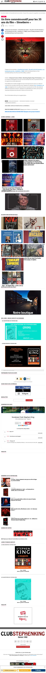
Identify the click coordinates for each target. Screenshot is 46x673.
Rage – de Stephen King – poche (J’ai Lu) (12, 285)
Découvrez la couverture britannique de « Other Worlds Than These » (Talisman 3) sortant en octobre (12, 189)
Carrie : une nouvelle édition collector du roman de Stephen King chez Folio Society (23, 499)
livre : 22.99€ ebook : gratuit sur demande (23, 602)
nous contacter (33, 655)
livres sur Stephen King (13, 101)
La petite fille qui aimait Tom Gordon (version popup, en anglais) (32, 258)
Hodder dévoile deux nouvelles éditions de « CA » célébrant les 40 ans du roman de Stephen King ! (24, 519)
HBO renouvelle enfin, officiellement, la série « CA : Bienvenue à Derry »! (24, 509)
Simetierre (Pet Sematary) (11, 102)
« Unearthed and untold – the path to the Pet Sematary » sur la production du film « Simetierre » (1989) (25, 70)
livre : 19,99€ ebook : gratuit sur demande (23, 571)
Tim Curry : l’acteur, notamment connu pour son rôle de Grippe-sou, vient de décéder (24, 480)
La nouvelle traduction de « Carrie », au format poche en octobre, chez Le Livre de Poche (22, 490)
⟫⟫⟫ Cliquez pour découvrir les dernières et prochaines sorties (14, 539)
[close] (44, 667)
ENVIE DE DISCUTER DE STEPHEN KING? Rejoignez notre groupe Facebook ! (22, 111)
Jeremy (6, 25)
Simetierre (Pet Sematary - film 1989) (27, 101)
